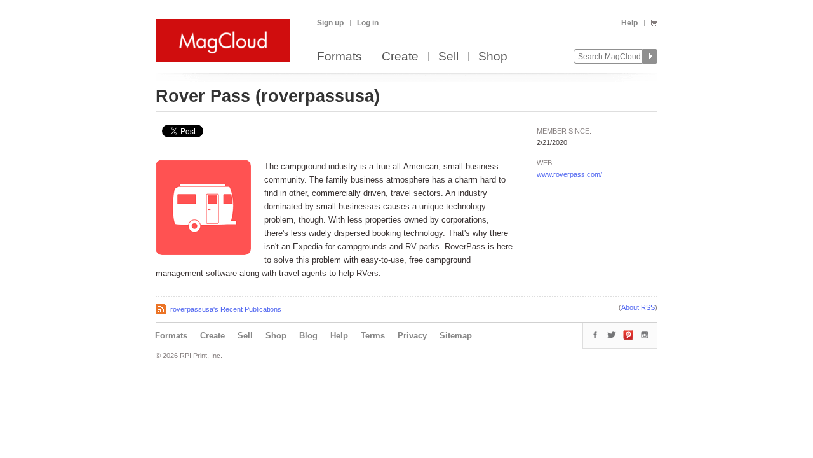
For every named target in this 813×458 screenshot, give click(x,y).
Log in (368, 22)
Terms (373, 335)
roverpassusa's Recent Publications (225, 309)
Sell (448, 57)
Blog (308, 335)
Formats (339, 57)
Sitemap (456, 335)
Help (629, 22)
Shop (492, 57)
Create (400, 57)
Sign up (330, 22)
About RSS (638, 307)
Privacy (412, 335)
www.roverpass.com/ (569, 174)
